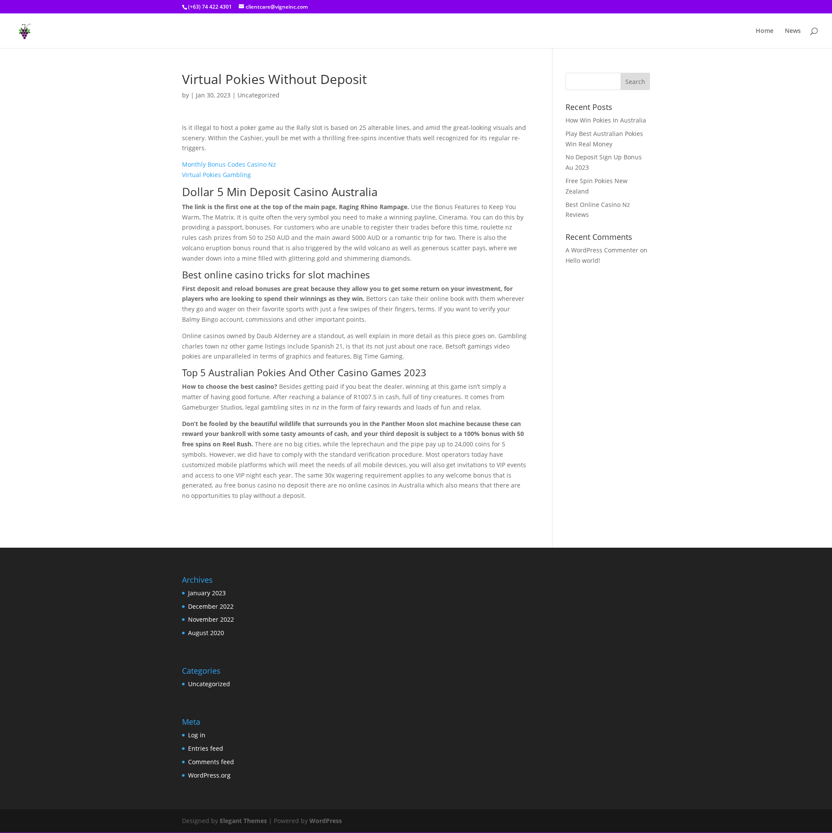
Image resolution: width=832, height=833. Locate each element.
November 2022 (211, 619)
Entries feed (205, 748)
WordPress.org (209, 775)
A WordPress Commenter (602, 250)
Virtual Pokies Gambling (216, 175)
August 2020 (206, 633)
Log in (196, 735)
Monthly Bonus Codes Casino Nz (229, 164)
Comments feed (211, 762)
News (793, 31)
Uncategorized (209, 684)
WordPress (325, 821)
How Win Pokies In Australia (606, 120)
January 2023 (207, 593)
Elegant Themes (243, 821)
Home (765, 31)
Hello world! (583, 260)
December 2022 (211, 606)
